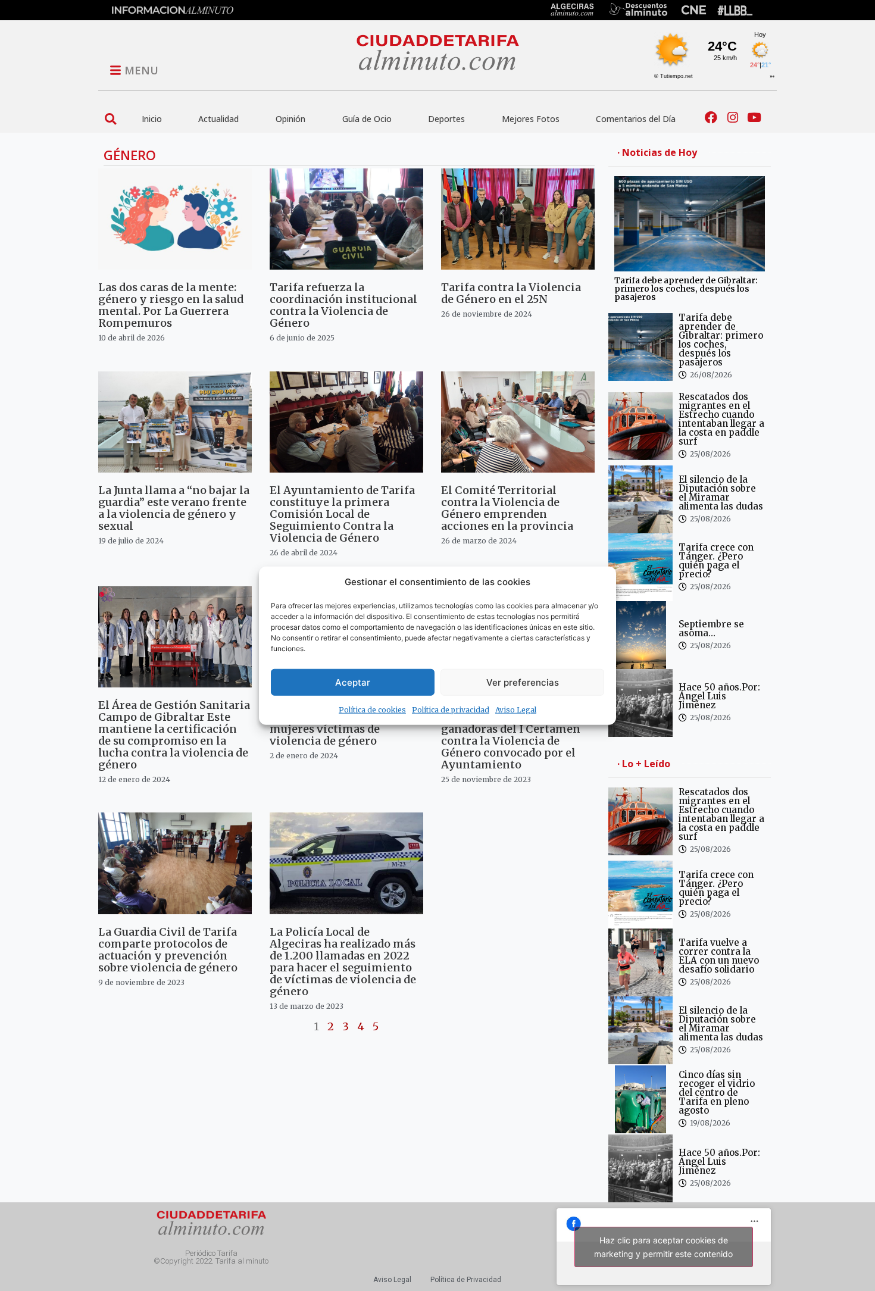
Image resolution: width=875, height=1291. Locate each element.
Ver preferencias (522, 681)
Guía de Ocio (367, 118)
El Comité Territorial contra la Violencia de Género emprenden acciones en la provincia (507, 508)
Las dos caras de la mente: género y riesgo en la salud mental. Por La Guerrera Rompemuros (170, 305)
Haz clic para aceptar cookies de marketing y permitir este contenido (663, 1247)
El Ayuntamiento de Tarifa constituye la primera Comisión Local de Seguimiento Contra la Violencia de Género (342, 514)
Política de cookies (372, 709)
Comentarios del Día (636, 118)
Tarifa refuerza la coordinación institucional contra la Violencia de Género (343, 305)
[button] (110, 119)
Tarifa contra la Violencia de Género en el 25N (511, 293)
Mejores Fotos (531, 118)
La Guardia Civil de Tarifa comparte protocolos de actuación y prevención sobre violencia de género (168, 949)
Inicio (152, 118)
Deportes (446, 118)
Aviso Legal (515, 709)
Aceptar (352, 681)
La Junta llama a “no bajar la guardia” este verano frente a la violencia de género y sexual (173, 508)
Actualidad (218, 118)
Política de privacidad (450, 709)
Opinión (290, 118)
